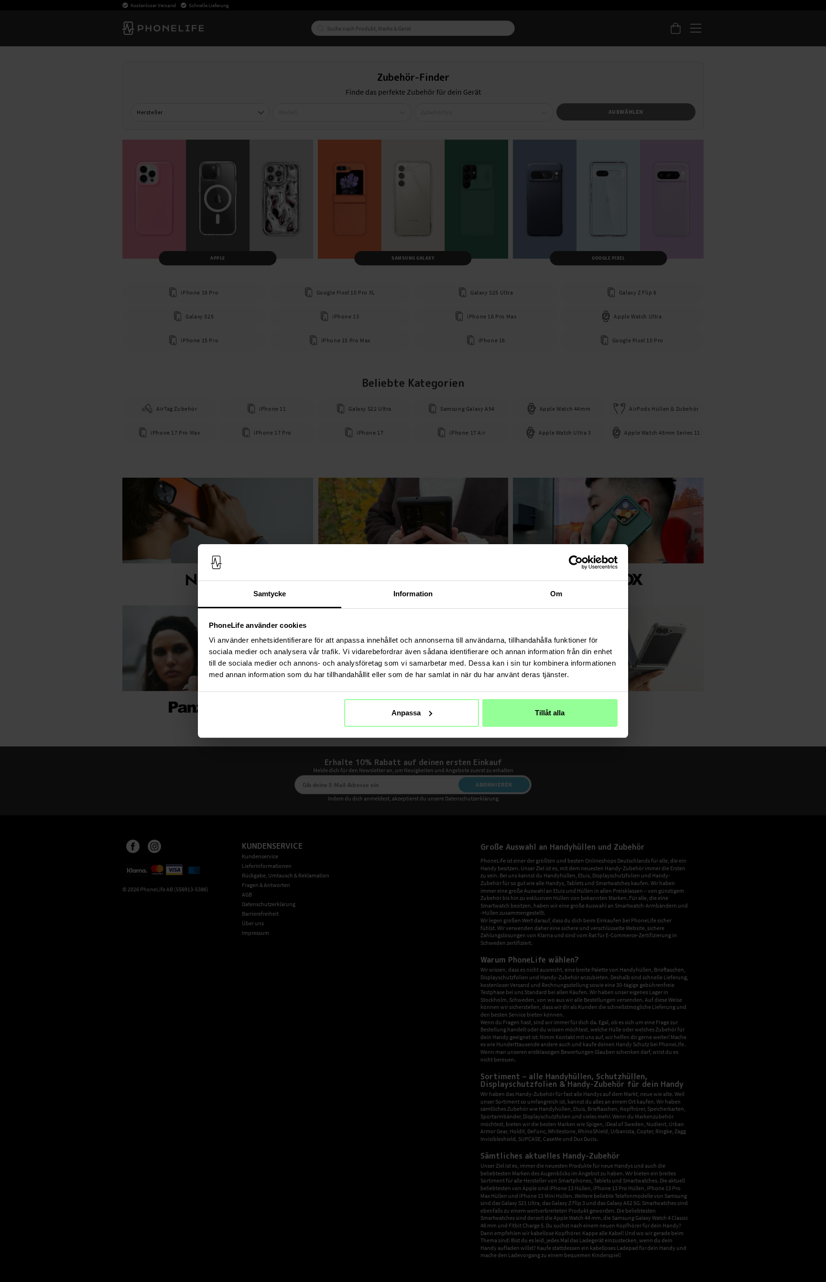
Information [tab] (413, 594)
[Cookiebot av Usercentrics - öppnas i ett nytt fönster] (576, 562)
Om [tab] (556, 594)
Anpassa (406, 713)
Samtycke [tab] (269, 594)
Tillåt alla (550, 713)
